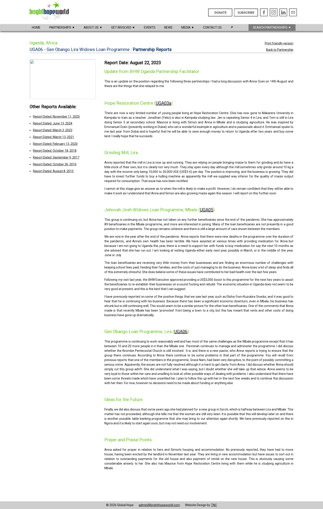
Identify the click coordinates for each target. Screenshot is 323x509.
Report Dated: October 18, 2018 (54, 150)
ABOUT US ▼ (93, 27)
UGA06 (180, 331)
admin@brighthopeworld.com (159, 505)
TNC (214, 505)
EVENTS (149, 27)
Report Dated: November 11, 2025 (56, 116)
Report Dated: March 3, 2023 (52, 130)
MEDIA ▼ (187, 27)
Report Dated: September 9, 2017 (56, 157)
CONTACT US (212, 27)
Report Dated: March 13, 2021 (53, 137)
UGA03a (163, 103)
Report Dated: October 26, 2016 (54, 164)
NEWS (168, 27)
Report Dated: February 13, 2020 (55, 144)
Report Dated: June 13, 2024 (52, 123)
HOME (36, 27)
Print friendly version (279, 43)
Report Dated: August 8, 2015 (53, 171)
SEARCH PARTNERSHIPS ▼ (272, 27)
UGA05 (206, 209)
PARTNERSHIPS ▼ (62, 27)
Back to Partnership (279, 49)
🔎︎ (231, 27)
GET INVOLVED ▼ (123, 27)
